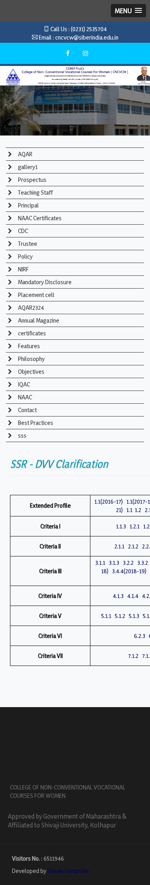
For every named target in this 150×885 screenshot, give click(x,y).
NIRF (23, 269)
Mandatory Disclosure (44, 282)
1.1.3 (121, 526)
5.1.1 (106, 616)
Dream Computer (68, 871)
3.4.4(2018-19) (129, 571)
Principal (28, 205)
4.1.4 (132, 596)
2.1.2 (133, 546)
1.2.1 (135, 526)
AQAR (24, 154)
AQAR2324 (30, 307)
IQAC (23, 384)
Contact (27, 410)
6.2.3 (139, 636)
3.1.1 (100, 562)
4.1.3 (118, 596)
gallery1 (27, 167)
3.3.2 (142, 562)
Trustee (27, 243)
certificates (31, 333)
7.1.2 (133, 656)
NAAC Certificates (39, 218)
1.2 (138, 510)
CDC (22, 231)
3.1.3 (114, 562)
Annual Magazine (38, 320)
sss (21, 435)
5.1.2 (120, 616)
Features (28, 346)
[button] (128, 10)
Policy (25, 256)
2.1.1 (119, 546)
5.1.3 (134, 616)
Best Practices (35, 423)
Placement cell (35, 295)
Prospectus (31, 179)
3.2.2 (128, 562)
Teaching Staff (35, 192)
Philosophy (31, 359)
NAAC (24, 397)
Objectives (30, 371)
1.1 (129, 510)
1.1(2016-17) (108, 501)
